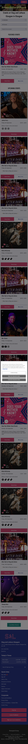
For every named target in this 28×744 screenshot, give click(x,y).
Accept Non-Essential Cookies (14, 379)
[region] (14, 372)
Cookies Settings (14, 372)
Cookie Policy (5, 369)
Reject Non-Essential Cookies (14, 376)
